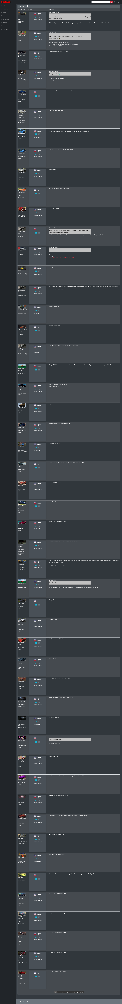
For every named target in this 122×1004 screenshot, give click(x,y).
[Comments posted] (39, 17)
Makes (4, 12)
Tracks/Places (6, 19)
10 (77, 992)
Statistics (5, 22)
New (4, 5)
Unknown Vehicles (8, 16)
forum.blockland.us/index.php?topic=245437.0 (61, 258)
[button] (115, 2)
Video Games (6, 9)
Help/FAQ (5, 29)
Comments (6, 26)
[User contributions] (36, 17)
